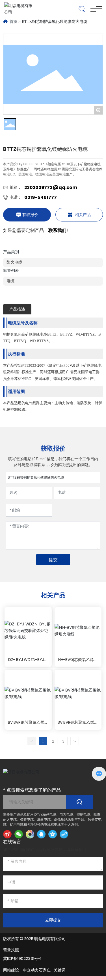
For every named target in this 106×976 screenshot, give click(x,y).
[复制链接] (64, 834)
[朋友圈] (30, 834)
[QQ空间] (52, 834)
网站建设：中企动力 (21, 970)
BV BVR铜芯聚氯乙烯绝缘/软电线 (28, 725)
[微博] (7, 834)
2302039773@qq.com (50, 187)
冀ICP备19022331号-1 (22, 958)
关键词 (60, 970)
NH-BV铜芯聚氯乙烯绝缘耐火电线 (78, 662)
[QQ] (41, 834)
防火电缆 (14, 262)
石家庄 (45, 970)
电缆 (10, 281)
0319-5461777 (40, 197)
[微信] (18, 834)
